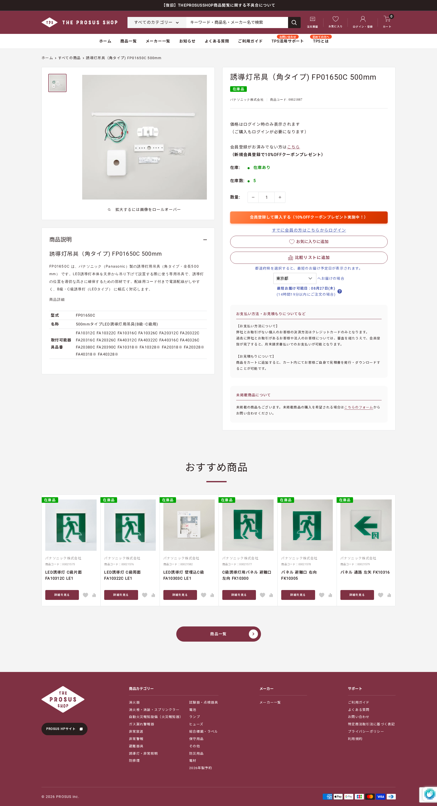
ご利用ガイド (250, 41)
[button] (309, 258)
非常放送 (136, 731)
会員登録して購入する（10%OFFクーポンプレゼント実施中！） (309, 217)
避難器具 (136, 746)
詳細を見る (62, 595)
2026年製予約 (200, 768)
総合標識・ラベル (203, 731)
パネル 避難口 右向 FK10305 (299, 575)
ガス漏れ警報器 (141, 724)
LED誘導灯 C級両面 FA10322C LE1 (122, 575)
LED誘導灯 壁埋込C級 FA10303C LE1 (183, 575)
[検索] (294, 22)
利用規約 (355, 739)
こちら (293, 147)
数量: (235, 197)
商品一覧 (128, 41)
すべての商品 (69, 58)
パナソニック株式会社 (247, 99)
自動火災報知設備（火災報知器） (156, 717)
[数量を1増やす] (280, 197)
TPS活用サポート (288, 41)
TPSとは (321, 41)
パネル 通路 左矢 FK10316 (365, 572)
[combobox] (237, 22)
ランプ (194, 717)
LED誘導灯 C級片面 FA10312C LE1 (63, 575)
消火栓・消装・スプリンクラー (154, 710)
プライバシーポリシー (366, 731)
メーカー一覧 (158, 41)
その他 (194, 746)
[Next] (395, 550)
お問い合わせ (359, 717)
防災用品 (196, 753)
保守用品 (196, 739)
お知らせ (187, 41)
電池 (192, 710)
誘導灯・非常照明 (143, 753)
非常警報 (136, 739)
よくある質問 (217, 41)
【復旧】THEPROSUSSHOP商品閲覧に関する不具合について (218, 5)
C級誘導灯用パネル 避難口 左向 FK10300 (247, 575)
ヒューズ (196, 724)
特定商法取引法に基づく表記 (371, 724)
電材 (192, 761)
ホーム (105, 41)
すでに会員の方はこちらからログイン (309, 230)
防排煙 (134, 761)
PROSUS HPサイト (61, 729)
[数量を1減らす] (253, 197)
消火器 (134, 702)
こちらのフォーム (358, 407)
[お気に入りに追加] (85, 595)
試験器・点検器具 (203, 702)
